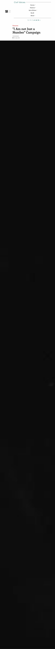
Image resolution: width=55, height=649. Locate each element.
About (32, 15)
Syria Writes (32, 10)
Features (32, 7)
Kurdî (32, 13)
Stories (32, 5)
